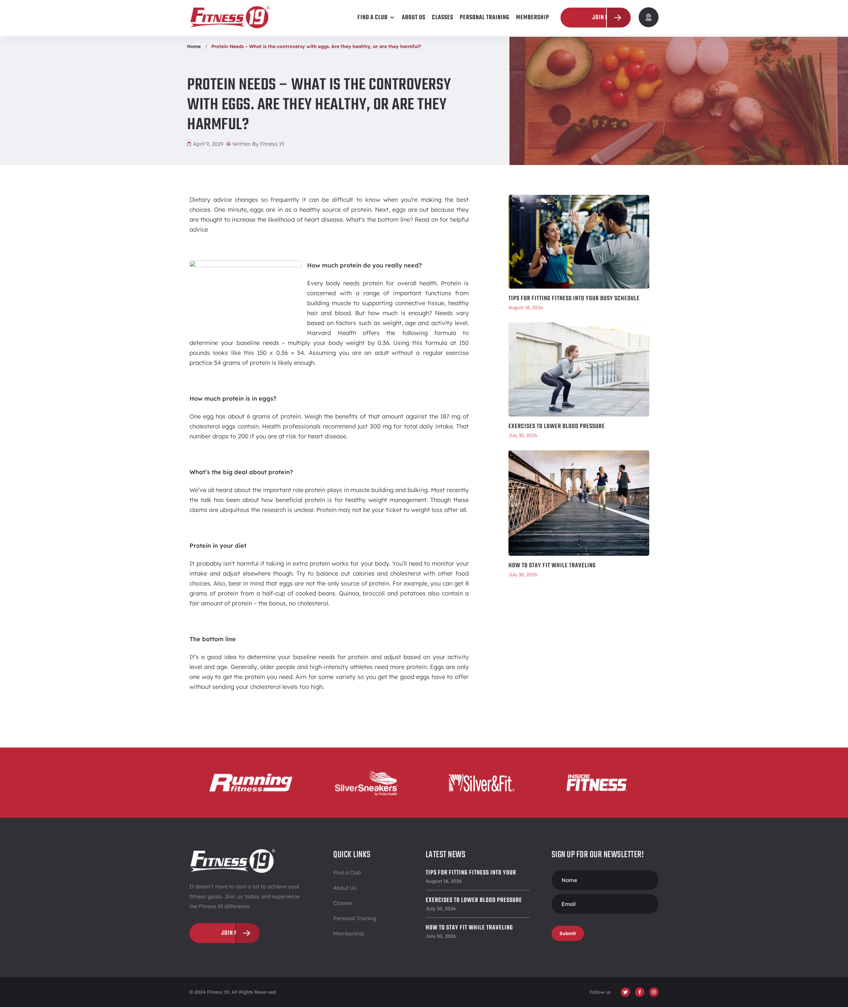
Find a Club (347, 872)
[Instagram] (654, 992)
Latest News (446, 855)
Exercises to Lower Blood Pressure (556, 426)
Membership (348, 933)
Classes (342, 903)
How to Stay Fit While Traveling (552, 566)
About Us (344, 887)
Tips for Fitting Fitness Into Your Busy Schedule (574, 299)
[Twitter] (625, 992)
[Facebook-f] (639, 992)
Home (194, 46)
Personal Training (354, 918)
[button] (376, 17)
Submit (567, 933)
